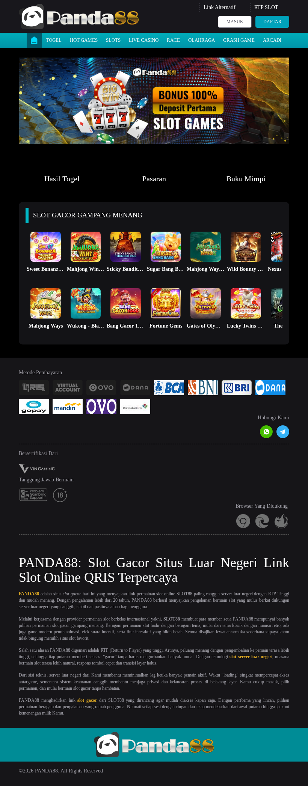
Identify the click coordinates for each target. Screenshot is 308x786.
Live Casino (144, 40)
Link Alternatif (220, 7)
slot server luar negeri (250, 656)
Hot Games (84, 40)
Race (173, 40)
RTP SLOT (266, 7)
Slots (113, 40)
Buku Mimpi (246, 178)
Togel (54, 40)
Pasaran (154, 178)
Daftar (272, 21)
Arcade (273, 40)
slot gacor (87, 700)
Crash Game (239, 40)
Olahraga (201, 40)
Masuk (234, 21)
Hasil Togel (62, 178)
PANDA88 (29, 593)
